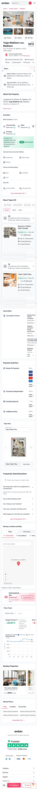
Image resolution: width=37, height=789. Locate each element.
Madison (22, 8)
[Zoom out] (5, 577)
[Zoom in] (5, 574)
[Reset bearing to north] (5, 579)
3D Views (31, 38)
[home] (5, 3)
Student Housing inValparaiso (28, 715)
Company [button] (6, 768)
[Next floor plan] (31, 447)
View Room (26, 464)
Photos (9, 38)
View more (30, 385)
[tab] (8, 535)
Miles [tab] (10, 531)
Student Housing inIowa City (10, 715)
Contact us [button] (6, 781)
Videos (19, 38)
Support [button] (5, 777)
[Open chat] (33, 785)
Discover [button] (5, 772)
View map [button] (27, 55)
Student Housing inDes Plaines (28, 711)
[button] (21, 3)
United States (13, 8)
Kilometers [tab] (26, 531)
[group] (18, 447)
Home (5, 8)
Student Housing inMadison (10, 711)
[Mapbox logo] (8, 583)
